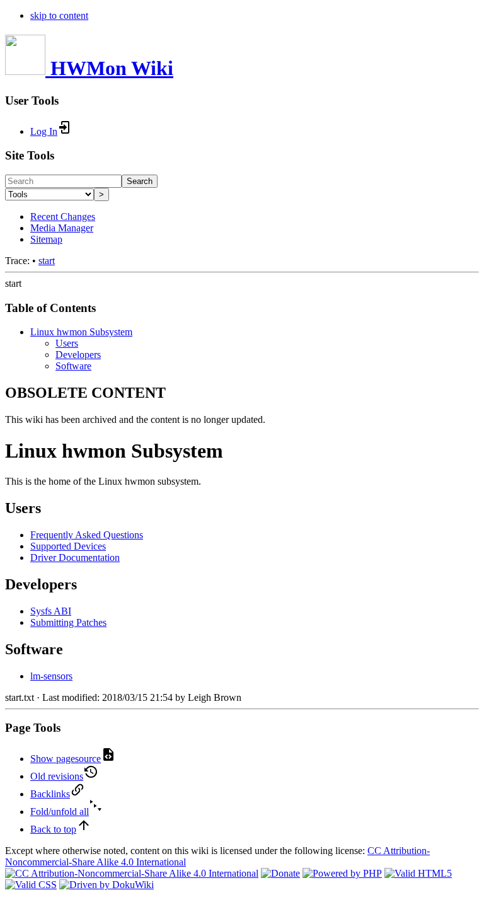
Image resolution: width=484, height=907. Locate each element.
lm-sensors (51, 676)
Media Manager (61, 227)
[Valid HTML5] (418, 873)
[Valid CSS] (31, 884)
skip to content (59, 15)
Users (66, 343)
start (46, 260)
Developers (78, 354)
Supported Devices (68, 546)
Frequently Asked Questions (86, 534)
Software (73, 366)
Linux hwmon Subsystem (81, 331)
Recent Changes (62, 216)
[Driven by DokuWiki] (106, 884)
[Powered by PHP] (342, 873)
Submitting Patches (68, 622)
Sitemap (46, 239)
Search (140, 181)
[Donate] (280, 873)
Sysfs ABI (50, 611)
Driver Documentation (75, 557)
